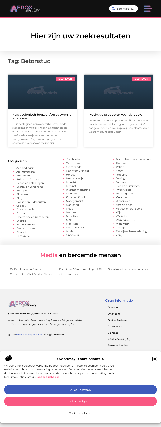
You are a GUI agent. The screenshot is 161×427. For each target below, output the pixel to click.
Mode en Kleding (76, 227)
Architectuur (24, 175)
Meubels (71, 212)
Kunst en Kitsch (76, 197)
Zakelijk (120, 227)
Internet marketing (78, 189)
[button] (155, 359)
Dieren (20, 213)
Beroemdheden (118, 345)
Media (70, 208)
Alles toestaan (80, 390)
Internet (71, 185)
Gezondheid (73, 163)
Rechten (121, 163)
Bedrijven (22, 190)
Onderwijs (72, 235)
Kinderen (72, 193)
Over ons (113, 307)
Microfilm (72, 216)
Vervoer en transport (129, 208)
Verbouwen (123, 201)
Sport (119, 170)
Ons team (114, 313)
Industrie (71, 182)
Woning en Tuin (126, 219)
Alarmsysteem (25, 171)
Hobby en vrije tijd (77, 170)
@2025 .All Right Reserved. (37, 334)
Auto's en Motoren (28, 179)
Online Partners (117, 320)
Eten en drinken (26, 228)
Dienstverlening (26, 209)
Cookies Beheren (80, 413)
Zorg (119, 235)
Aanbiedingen (25, 167)
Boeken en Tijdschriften (31, 201)
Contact (113, 332)
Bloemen (22, 194)
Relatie (120, 167)
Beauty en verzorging (29, 186)
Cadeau (21, 205)
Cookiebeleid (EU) (119, 339)
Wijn (119, 212)
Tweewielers (123, 189)
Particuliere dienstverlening (133, 159)
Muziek (70, 231)
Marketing (72, 204)
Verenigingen (124, 204)
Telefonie (121, 174)
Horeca (70, 174)
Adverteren (115, 326)
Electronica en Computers (32, 217)
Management (74, 201)
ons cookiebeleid (48, 377)
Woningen (122, 223)
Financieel (22, 232)
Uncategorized (125, 193)
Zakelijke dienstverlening (131, 231)
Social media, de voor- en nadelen (129, 269)
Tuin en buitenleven (128, 185)
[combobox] (123, 8)
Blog (19, 198)
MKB (69, 219)
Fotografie (23, 235)
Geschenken (74, 159)
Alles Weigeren (80, 401)
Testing (120, 178)
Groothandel (74, 167)
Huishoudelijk (74, 178)
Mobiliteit (72, 223)
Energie (21, 220)
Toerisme (121, 182)
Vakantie (121, 197)
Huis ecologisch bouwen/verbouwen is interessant (41, 116)
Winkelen (122, 216)
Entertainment (25, 224)
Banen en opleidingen (30, 183)
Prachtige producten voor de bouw (115, 115)
